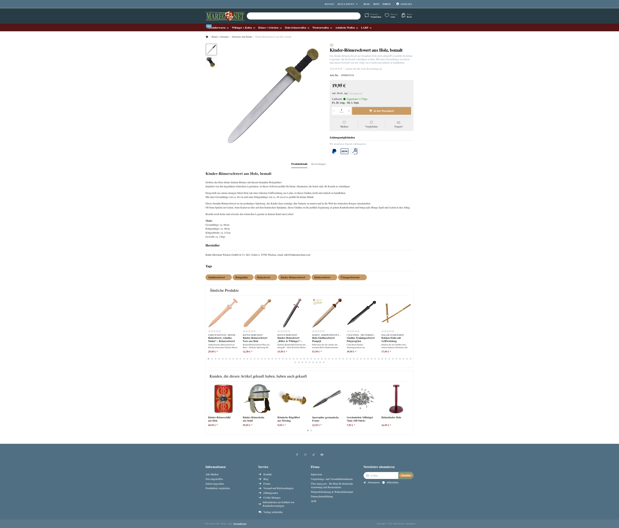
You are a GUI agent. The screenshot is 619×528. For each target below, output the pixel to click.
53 (393, 359)
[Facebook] (297, 454)
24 (290, 359)
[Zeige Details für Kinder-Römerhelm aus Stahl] (257, 399)
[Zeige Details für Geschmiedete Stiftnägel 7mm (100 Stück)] (361, 399)
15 (258, 359)
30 (311, 359)
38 (339, 359)
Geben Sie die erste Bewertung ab (363, 68)
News (376, 3)
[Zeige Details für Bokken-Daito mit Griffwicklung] (396, 313)
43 (357, 359)
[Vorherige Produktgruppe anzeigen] (209, 331)
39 (343, 359)
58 (410, 359)
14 (254, 359)
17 (265, 359)
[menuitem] (218, 27)
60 (299, 362)
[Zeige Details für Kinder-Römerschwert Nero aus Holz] (257, 313)
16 (261, 359)
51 (386, 359)
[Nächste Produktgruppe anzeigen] (409, 331)
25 (293, 359)
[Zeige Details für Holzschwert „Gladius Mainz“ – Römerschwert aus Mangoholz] (223, 313)
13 (251, 359)
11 (244, 359)
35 (329, 359)
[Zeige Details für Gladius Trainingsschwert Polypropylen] (361, 313)
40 (347, 359)
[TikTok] (313, 454)
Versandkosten (355, 93)
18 (269, 359)
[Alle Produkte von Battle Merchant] (332, 45)
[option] (211, 49)
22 (283, 359)
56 (403, 359)
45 (364, 359)
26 (297, 359)
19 (272, 359)
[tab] (299, 164)
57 (407, 359)
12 (247, 359)
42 (354, 359)
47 (371, 359)
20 (276, 359)
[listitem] (272, 95)
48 (375, 359)
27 (300, 359)
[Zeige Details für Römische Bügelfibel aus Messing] (292, 399)
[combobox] (304, 16)
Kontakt (329, 4)
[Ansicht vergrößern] (272, 95)
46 (368, 359)
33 (322, 359)
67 (323, 362)
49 (378, 359)
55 (400, 359)
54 (396, 359)
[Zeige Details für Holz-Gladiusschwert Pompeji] (327, 313)
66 (320, 362)
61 (302, 362)
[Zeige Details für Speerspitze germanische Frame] (327, 399)
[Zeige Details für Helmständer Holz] (396, 399)
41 (350, 359)
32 (318, 359)
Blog (367, 3)
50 (382, 359)
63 (309, 362)
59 (295, 362)
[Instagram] (305, 454)
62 (306, 362)
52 (389, 359)
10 (240, 359)
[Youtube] (322, 454)
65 (316, 362)
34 (325, 359)
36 (332, 359)
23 (286, 359)
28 (304, 359)
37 (336, 359)
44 (361, 359)
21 (279, 359)
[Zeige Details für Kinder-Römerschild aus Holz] (223, 399)
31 (315, 359)
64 (313, 362)
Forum (386, 3)
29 (308, 359)
